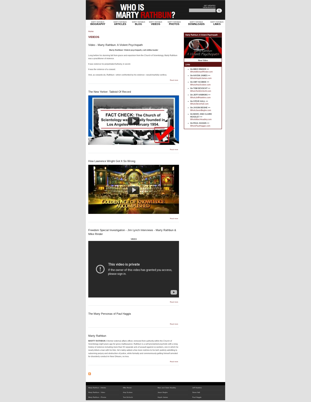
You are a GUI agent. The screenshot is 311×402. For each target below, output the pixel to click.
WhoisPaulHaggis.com (200, 126)
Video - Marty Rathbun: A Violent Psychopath (115, 45)
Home (91, 31)
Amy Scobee (127, 392)
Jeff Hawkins (197, 388)
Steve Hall (196, 392)
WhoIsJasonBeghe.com (200, 110)
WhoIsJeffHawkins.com (200, 97)
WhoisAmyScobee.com (200, 85)
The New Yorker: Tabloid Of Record (109, 91)
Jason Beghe (163, 392)
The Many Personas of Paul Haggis (109, 313)
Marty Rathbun (97, 335)
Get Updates (209, 5)
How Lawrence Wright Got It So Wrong (111, 161)
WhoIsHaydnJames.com (201, 78)
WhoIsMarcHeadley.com (201, 119)
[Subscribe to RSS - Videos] (89, 373)
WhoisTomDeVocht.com (200, 91)
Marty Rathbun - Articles (97, 388)
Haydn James (163, 397)
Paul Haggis (196, 397)
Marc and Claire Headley (167, 388)
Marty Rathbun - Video (96, 392)
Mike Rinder (127, 388)
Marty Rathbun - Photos (97, 397)
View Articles (209, 7)
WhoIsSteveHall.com (199, 104)
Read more (174, 80)
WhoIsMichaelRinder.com (201, 72)
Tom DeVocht (128, 397)
